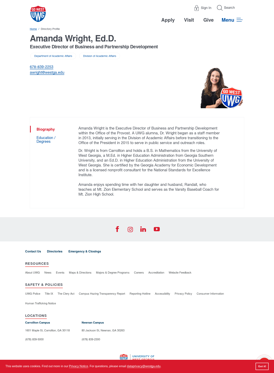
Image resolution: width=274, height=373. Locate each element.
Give (208, 19)
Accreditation (156, 272)
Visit (189, 19)
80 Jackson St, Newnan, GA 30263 (103, 330)
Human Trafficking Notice (40, 303)
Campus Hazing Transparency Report (102, 293)
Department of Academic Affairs (53, 55)
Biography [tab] (46, 129)
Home (33, 28)
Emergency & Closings (84, 251)
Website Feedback (180, 272)
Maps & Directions (80, 272)
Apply (168, 19)
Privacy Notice (78, 366)
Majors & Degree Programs (113, 272)
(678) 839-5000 (34, 339)
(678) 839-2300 (91, 339)
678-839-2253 (41, 67)
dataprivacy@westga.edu (143, 366)
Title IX (49, 293)
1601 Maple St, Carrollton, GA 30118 (47, 330)
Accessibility (162, 293)
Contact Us (33, 251)
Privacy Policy (183, 293)
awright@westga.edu (47, 72)
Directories (54, 251)
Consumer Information (210, 293)
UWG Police (32, 293)
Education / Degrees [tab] (46, 139)
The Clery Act (66, 293)
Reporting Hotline (140, 293)
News (47, 272)
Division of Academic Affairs (99, 55)
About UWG (32, 272)
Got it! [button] (262, 366)
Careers (139, 272)
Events (60, 272)
